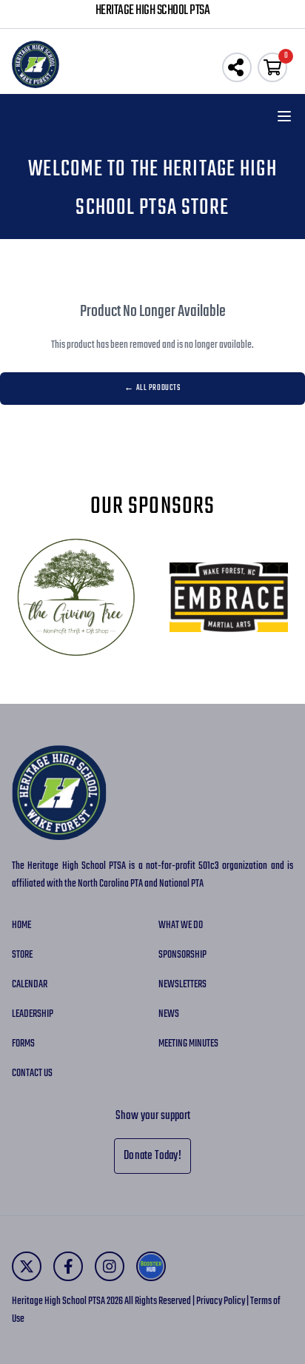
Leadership (32, 1014)
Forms (23, 1043)
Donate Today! (152, 1156)
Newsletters (182, 984)
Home (21, 925)
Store (22, 955)
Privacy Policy (220, 1301)
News (168, 1014)
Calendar (29, 984)
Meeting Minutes (188, 1043)
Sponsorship (182, 955)
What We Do (180, 925)
